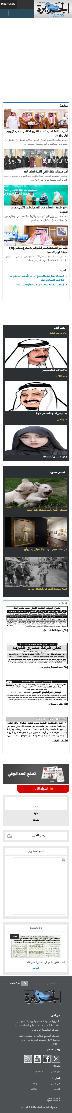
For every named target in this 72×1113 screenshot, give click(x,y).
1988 (14, 937)
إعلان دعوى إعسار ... (58, 704)
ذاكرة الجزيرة (36, 928)
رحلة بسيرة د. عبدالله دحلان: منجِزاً (51, 413)
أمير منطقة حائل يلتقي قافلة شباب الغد (46, 171)
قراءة (36, 807)
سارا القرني (62, 420)
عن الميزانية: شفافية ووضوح (54, 370)
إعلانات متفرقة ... (59, 741)
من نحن (55, 1015)
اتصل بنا (56, 1078)
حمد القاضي (61, 376)
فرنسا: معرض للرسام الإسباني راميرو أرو (45, 549)
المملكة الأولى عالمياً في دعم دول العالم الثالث (45, 962)
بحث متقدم (15, 983)
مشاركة (36, 820)
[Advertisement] (36, 59)
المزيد (63, 270)
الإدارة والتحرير (55, 1084)
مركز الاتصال (33, 1089)
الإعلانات (34, 1084)
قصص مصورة (57, 472)
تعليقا (36, 813)
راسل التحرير (38, 835)
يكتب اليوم (59, 327)
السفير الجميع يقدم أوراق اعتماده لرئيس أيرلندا (40, 284)
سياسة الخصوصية (53, 1100)
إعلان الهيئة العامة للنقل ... (54, 630)
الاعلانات (62, 603)
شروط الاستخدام (54, 1098)
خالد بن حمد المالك (58, 333)
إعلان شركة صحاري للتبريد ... (53, 667)
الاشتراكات (57, 1089)
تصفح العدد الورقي (36, 851)
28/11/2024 (9, 4)
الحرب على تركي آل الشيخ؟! (55, 457)
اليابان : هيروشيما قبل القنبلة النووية (47, 589)
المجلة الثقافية (38, 1071)
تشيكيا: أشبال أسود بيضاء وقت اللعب (47, 510)
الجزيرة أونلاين (55, 1071)
